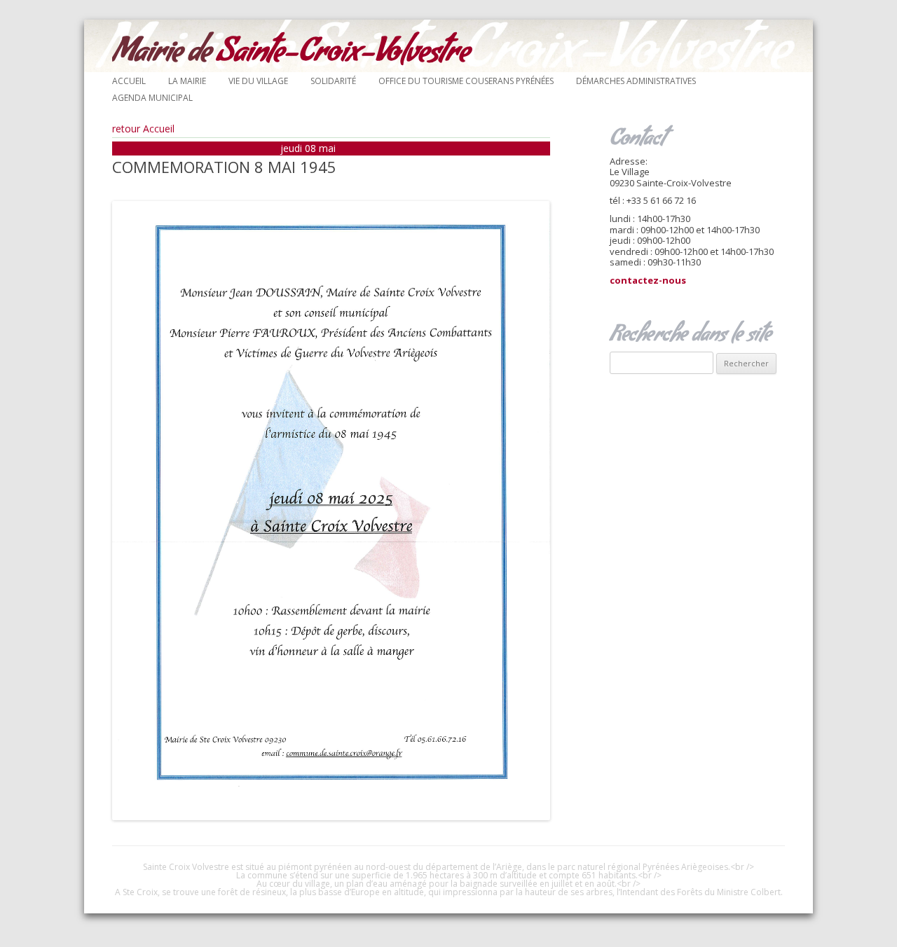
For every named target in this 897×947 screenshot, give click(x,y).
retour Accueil (143, 128)
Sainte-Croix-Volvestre (291, 56)
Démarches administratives (636, 81)
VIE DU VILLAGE (258, 81)
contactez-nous (648, 280)
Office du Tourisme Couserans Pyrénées (466, 81)
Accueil (129, 81)
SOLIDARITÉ (333, 81)
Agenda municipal (152, 98)
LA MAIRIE (187, 81)
